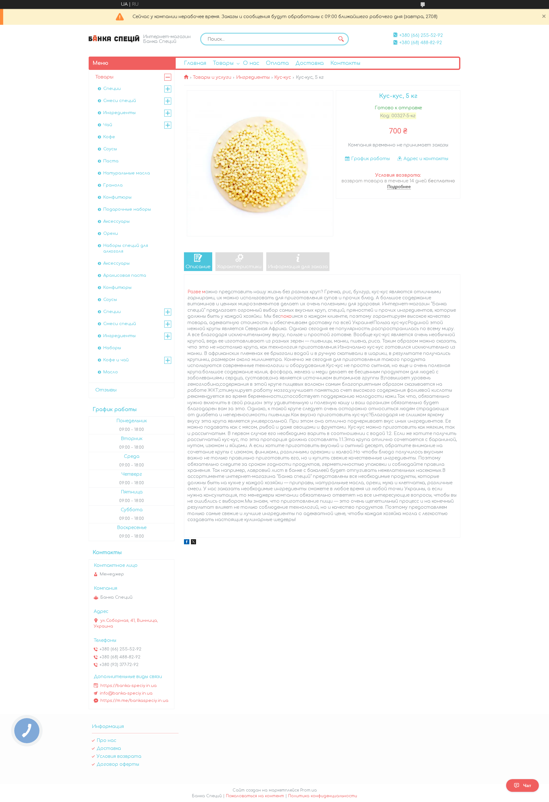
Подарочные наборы (127, 209)
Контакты (345, 63)
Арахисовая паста (124, 275)
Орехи (110, 233)
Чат (527, 785)
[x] (193, 542)
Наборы (112, 348)
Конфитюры (117, 197)
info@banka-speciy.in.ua (126, 693)
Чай (107, 125)
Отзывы (106, 390)
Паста (111, 161)
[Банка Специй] (114, 38)
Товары (223, 63)
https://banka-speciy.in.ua (128, 685)
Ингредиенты (253, 77)
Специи (112, 88)
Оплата (277, 63)
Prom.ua (308, 790)
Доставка (309, 63)
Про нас (106, 740)
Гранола (113, 185)
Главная (195, 63)
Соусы (110, 149)
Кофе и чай (116, 360)
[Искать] (341, 39)
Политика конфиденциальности (322, 796)
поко (286, 316)
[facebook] (186, 542)
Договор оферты (118, 764)
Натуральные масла (126, 173)
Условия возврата (119, 756)
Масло (110, 372)
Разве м (196, 291)
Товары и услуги (212, 77)
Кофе (109, 137)
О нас (251, 63)
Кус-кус (282, 77)
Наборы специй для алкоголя (125, 248)
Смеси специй (119, 101)
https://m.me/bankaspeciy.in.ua (134, 700)
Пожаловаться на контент (255, 796)
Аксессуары (116, 221)
